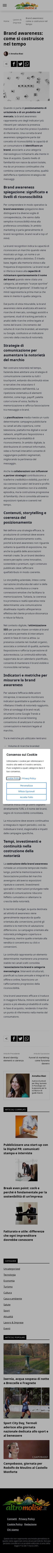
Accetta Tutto (26, 797)
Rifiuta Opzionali (26, 791)
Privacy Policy (29, 778)
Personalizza (26, 785)
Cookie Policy (13, 778)
